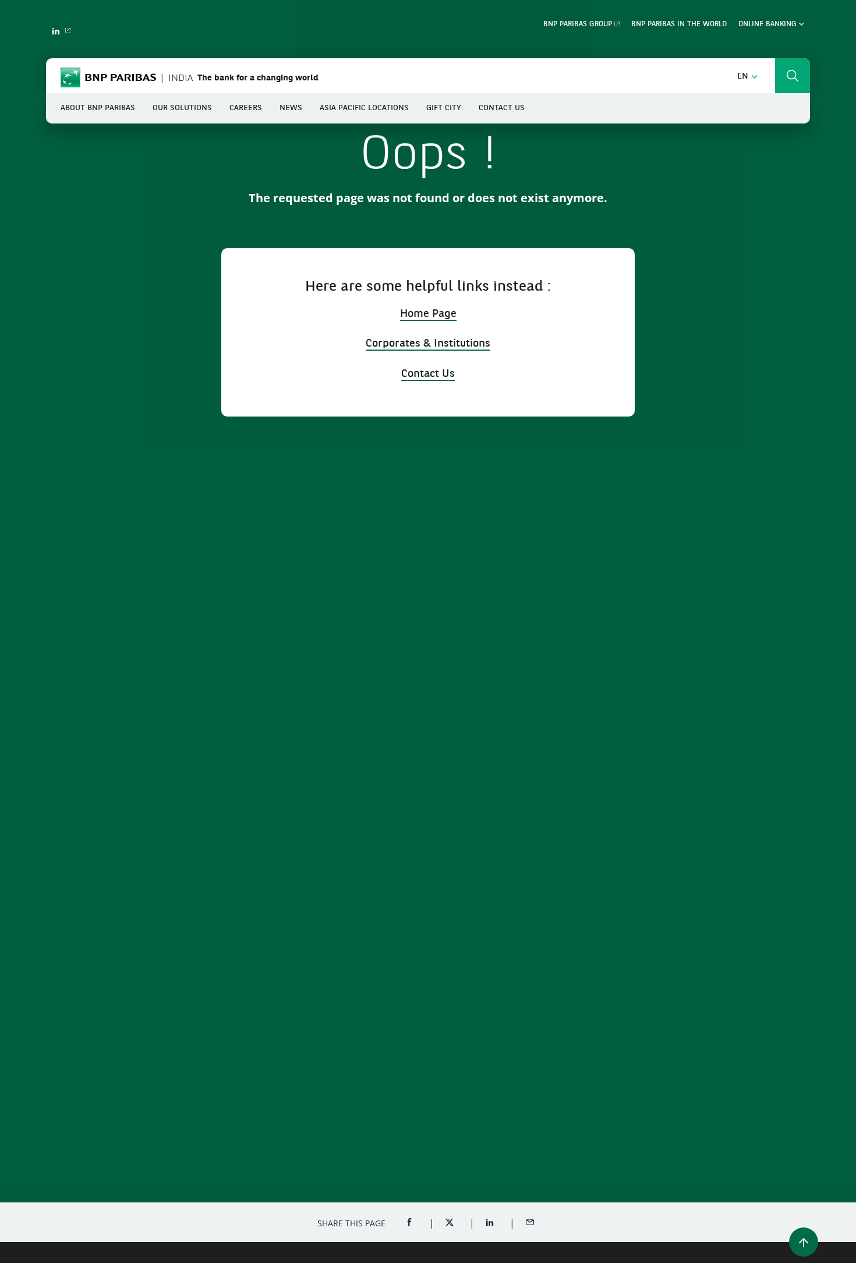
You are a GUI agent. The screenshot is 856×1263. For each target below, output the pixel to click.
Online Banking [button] (768, 24)
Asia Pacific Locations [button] (364, 108)
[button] (747, 76)
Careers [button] (245, 108)
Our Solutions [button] (182, 108)
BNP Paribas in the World (679, 24)
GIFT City (443, 108)
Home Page (428, 314)
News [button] (291, 108)
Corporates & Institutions (428, 344)
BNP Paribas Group (577, 24)
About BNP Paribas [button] (98, 108)
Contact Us (502, 108)
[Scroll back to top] (803, 1242)
